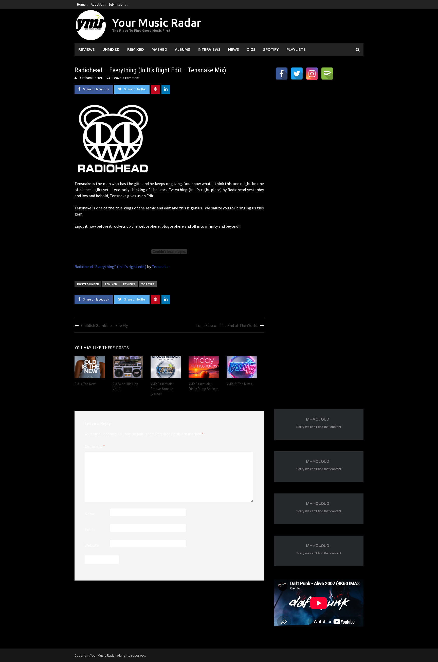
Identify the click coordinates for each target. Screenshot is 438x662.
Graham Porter (91, 77)
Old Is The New (85, 384)
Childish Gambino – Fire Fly (104, 325)
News (233, 49)
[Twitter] (296, 73)
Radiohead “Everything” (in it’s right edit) (110, 266)
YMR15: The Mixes (239, 384)
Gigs (251, 49)
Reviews (86, 49)
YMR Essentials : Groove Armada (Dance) (162, 388)
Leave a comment (126, 77)
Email (90, 529)
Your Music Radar (156, 22)
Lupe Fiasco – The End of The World (226, 325)
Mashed (159, 49)
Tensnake (160, 266)
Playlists (296, 49)
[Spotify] (327, 73)
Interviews (209, 49)
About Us (97, 4)
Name (90, 513)
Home (81, 4)
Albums (182, 49)
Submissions (117, 4)
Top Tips (147, 284)
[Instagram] (312, 73)
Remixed (135, 49)
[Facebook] (281, 73)
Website (92, 545)
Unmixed (111, 49)
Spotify (271, 49)
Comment (95, 446)
